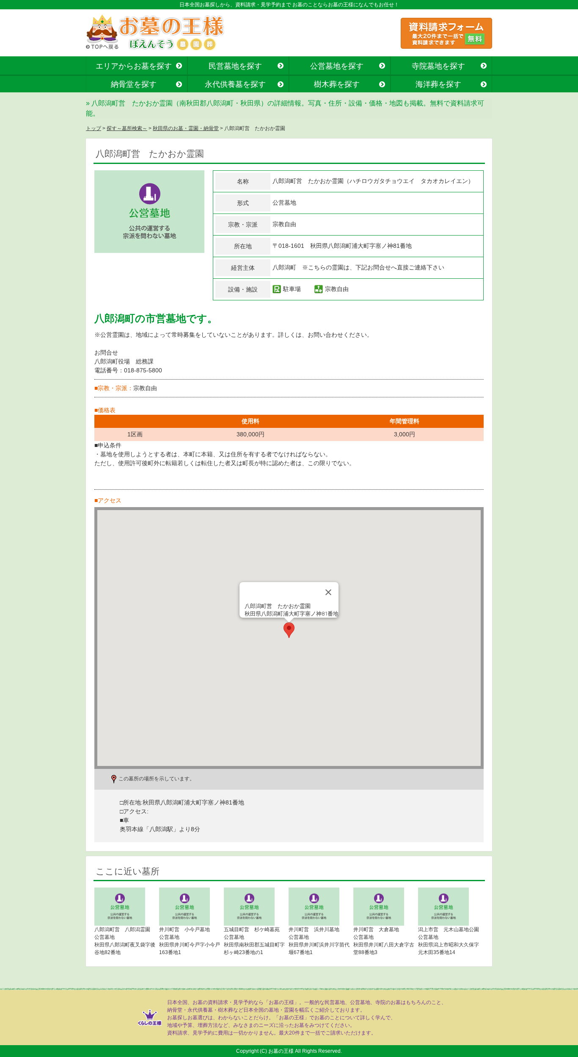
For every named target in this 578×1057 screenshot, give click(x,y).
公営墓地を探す (336, 66)
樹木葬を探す (337, 84)
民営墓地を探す (235, 66)
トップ (93, 128)
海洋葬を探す (438, 84)
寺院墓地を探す (438, 66)
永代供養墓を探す (235, 84)
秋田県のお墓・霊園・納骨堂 (186, 128)
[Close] (328, 592)
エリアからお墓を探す (134, 66)
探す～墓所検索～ (127, 128)
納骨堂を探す (134, 84)
